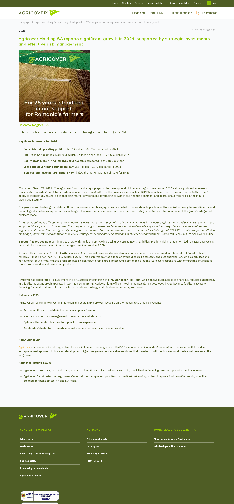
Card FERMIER (158, 12)
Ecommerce (209, 12)
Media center (27, 446)
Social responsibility (179, 3)
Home (115, 3)
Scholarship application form (170, 446)
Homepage (24, 22)
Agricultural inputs (97, 439)
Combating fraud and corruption (37, 453)
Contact (198, 3)
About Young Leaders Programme (172, 439)
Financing (138, 12)
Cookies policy (28, 460)
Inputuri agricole (182, 12)
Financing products (97, 453)
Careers (139, 3)
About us (126, 3)
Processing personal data (34, 468)
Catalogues (93, 446)
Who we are (26, 439)
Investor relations (156, 3)
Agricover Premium (30, 475)
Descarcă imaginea (31, 125)
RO (214, 3)
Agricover (25, 347)
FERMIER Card (94, 460)
